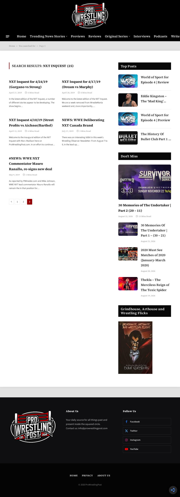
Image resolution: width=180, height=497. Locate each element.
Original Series (116, 36)
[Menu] (7, 36)
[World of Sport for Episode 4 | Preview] (128, 119)
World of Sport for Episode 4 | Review (155, 79)
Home (21, 36)
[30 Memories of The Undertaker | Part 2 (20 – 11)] (144, 182)
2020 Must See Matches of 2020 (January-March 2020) (153, 257)
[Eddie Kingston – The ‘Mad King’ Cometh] (128, 100)
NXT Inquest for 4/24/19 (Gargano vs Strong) (28, 84)
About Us (103, 475)
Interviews (142, 36)
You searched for (27, 46)
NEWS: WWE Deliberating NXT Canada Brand (83, 122)
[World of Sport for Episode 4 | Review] (128, 81)
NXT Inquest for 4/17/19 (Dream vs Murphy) (81, 84)
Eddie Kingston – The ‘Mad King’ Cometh (154, 99)
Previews (78, 36)
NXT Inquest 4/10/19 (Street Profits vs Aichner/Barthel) (31, 122)
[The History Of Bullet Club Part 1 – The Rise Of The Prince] (128, 138)
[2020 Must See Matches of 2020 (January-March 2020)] (128, 254)
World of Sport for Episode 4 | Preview (155, 117)
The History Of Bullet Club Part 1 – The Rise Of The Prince (155, 137)
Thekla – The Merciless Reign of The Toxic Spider (155, 285)
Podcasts (160, 36)
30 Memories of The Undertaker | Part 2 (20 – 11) (144, 208)
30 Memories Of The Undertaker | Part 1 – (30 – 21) (154, 230)
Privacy (87, 475)
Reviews (94, 36)
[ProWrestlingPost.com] (90, 16)
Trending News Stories (47, 36)
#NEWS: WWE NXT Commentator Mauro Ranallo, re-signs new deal (30, 163)
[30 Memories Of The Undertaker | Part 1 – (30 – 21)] (128, 229)
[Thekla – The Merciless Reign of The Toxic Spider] (128, 283)
